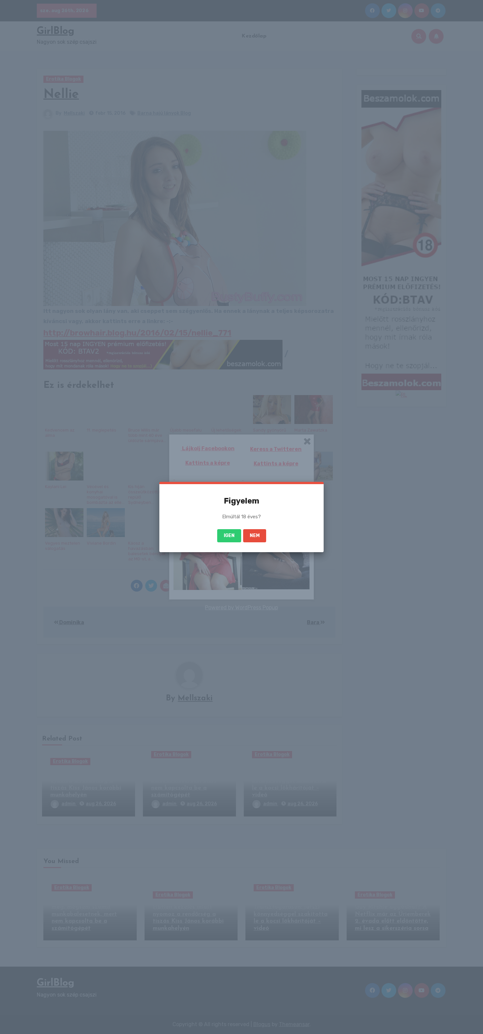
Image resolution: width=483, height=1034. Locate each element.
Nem (255, 535)
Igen (229, 535)
